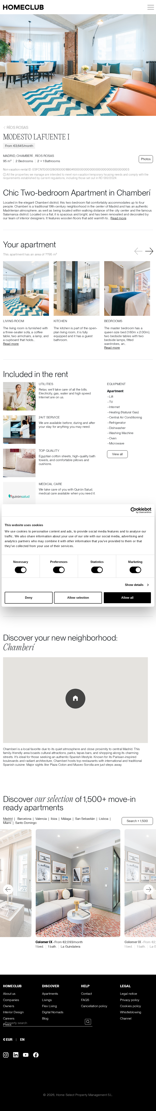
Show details (134, 584)
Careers (8, 1018)
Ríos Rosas (17, 127)
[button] (149, 251)
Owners (8, 1006)
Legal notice (128, 994)
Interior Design (13, 1012)
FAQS (85, 1000)
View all (117, 454)
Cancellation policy (94, 1006)
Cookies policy (130, 1006)
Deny (28, 597)
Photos (146, 159)
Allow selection (78, 597)
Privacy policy (129, 1000)
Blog (45, 1018)
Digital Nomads (52, 1012)
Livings (47, 1000)
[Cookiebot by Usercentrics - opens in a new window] (133, 510)
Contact (86, 994)
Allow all (127, 597)
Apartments (50, 994)
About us (9, 994)
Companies (11, 1000)
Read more (118, 218)
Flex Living (49, 1006)
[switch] (59, 570)
